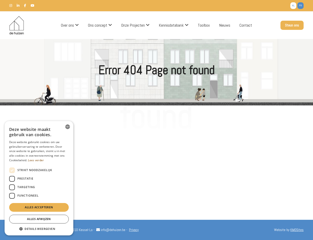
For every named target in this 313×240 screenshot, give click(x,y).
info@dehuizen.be (112, 229)
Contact (245, 25)
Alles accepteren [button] (39, 207)
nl (293, 5)
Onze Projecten (133, 25)
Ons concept (97, 25)
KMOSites (297, 229)
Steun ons (292, 25)
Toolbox (204, 25)
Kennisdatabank (171, 25)
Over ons (67, 25)
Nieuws (224, 25)
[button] (39, 228)
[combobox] (67, 126)
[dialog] (39, 178)
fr (300, 5)
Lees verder (36, 160)
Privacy (134, 229)
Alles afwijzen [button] (39, 219)
